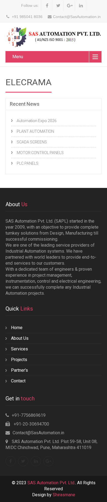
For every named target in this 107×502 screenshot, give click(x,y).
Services (19, 349)
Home (16, 327)
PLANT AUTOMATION (35, 131)
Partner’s (19, 370)
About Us (20, 338)
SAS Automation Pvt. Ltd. (51, 482)
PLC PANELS (27, 163)
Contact (18, 380)
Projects (19, 359)
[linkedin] (81, 5)
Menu (17, 56)
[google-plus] (70, 5)
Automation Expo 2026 (37, 121)
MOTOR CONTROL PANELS (40, 152)
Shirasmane (64, 494)
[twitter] (59, 5)
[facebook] (47, 5)
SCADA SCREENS (32, 142)
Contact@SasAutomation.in (38, 432)
